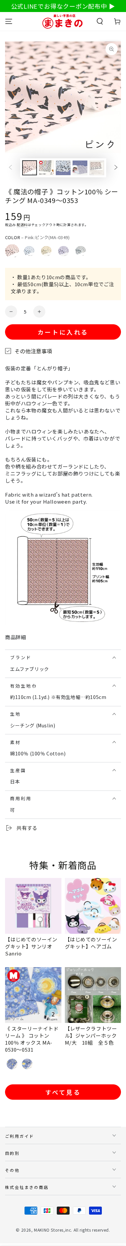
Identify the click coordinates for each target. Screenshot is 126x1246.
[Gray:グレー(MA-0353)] (81, 251)
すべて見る (63, 1092)
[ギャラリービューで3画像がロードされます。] (63, 167)
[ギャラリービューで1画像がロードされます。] (29, 167)
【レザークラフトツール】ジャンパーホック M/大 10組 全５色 (93, 1035)
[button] (100, 21)
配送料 (22, 224)
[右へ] (116, 168)
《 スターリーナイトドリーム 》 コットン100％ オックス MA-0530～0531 (32, 1039)
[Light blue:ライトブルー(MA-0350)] (29, 251)
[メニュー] (8, 21)
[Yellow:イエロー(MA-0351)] (46, 251)
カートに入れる (63, 332)
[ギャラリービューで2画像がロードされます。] (46, 167)
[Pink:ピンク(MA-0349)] (12, 251)
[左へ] (10, 168)
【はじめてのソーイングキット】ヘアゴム (91, 943)
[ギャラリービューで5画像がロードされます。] (96, 167)
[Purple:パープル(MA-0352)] (63, 251)
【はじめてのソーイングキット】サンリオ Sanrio (31, 946)
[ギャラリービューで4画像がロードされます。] (80, 167)
